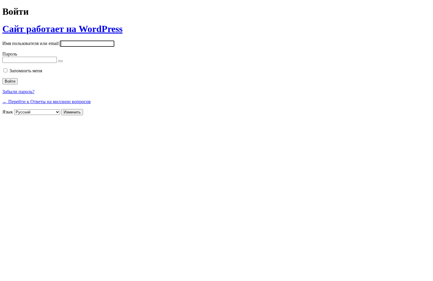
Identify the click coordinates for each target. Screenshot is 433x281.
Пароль (9, 53)
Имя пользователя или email (30, 43)
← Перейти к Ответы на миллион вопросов (46, 101)
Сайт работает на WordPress (62, 29)
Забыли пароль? (18, 91)
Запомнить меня (25, 70)
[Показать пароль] (60, 61)
